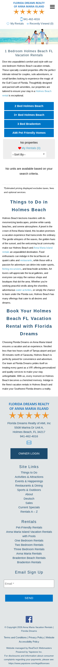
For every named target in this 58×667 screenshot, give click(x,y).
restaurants (26, 260)
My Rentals (17, 23)
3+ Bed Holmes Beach (29, 114)
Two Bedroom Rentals (29, 544)
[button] (53, 9)
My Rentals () (31, 148)
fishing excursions (11, 268)
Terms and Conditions (15, 637)
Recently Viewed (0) (41, 23)
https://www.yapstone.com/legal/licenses (29, 663)
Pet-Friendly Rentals (29, 527)
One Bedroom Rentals (29, 540)
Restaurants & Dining (29, 485)
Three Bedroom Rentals (29, 549)
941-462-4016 (31, 19)
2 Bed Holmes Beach (29, 106)
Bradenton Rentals (29, 562)
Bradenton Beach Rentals (29, 558)
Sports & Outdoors (29, 490)
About (29, 494)
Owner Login (29, 453)
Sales (29, 503)
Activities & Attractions (29, 477)
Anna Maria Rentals (29, 553)
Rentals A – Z (29, 511)
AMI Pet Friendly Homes (29, 132)
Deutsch (29, 498)
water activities (24, 290)
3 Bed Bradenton (29, 124)
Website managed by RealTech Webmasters (29, 648)
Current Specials (29, 507)
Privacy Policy (36, 637)
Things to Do (29, 472)
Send (29, 598)
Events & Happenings (29, 481)
